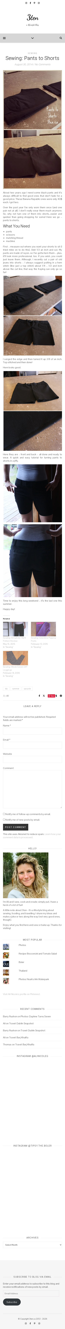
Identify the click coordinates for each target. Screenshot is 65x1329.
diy (6, 688)
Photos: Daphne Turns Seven (36, 1016)
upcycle (27, 688)
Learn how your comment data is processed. (32, 835)
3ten (32, 17)
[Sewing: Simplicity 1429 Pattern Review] (15, 629)
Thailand (23, 970)
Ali (7, 695)
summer (15, 688)
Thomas (7, 1044)
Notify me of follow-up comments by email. (27, 814)
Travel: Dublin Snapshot (21, 1023)
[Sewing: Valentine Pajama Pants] (43, 629)
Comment (8, 768)
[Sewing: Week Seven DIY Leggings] (15, 658)
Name (7, 725)
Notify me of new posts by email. (22, 819)
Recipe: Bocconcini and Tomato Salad (38, 953)
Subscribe (11, 1302)
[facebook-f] (30, 3)
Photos (22, 945)
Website (7, 754)
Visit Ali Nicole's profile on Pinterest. (21, 994)
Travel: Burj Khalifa (18, 1037)
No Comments (42, 64)
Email (6, 739)
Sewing (32, 53)
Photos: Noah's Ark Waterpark (34, 979)
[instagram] (26, 3)
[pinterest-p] (35, 3)
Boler (21, 962)
